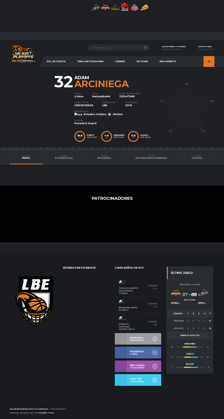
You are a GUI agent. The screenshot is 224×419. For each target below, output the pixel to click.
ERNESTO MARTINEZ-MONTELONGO (127, 326)
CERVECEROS (83, 105)
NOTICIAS (142, 61)
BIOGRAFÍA (104, 157)
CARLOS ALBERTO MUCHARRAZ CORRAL (128, 290)
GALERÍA (196, 157)
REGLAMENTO (168, 61)
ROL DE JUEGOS (56, 61)
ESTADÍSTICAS (64, 157)
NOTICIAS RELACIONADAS (151, 157)
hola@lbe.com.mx (206, 49)
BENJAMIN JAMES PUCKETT (128, 308)
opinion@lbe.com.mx (171, 49)
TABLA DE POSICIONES (90, 61)
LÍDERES (120, 61)
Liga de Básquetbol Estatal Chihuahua (29, 409)
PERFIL (26, 157)
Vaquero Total (46, 413)
